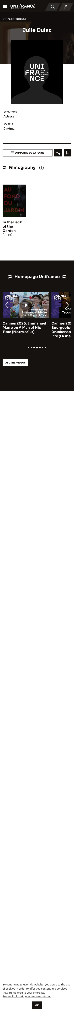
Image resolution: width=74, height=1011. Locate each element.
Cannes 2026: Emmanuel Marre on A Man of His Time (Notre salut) (24, 327)
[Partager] (58, 152)
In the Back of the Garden (12, 226)
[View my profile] (66, 7)
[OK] (37, 1005)
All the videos (15, 362)
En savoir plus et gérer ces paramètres (27, 996)
